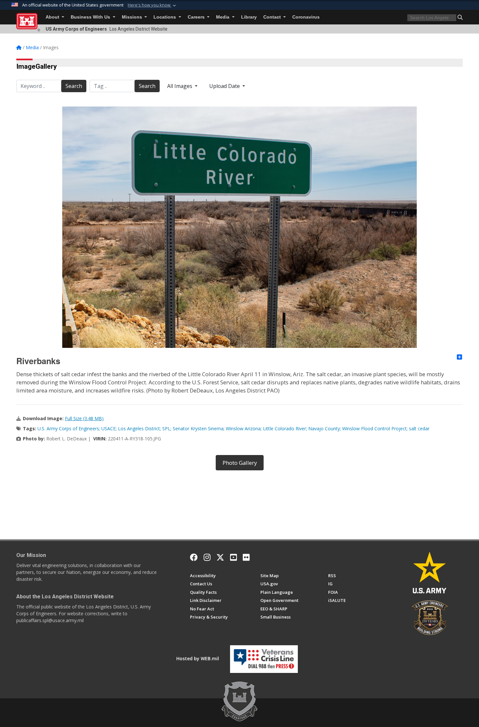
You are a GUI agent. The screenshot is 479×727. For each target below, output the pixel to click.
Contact (272, 17)
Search (73, 86)
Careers (197, 17)
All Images (180, 86)
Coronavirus (306, 17)
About (53, 17)
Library (249, 17)
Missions (132, 17)
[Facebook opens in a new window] (194, 557)
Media (223, 17)
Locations (165, 17)
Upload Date (225, 86)
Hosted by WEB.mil (197, 658)
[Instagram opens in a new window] (207, 557)
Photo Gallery (240, 462)
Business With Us (91, 17)
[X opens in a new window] (220, 557)
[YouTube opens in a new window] (233, 557)
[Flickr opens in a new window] (246, 557)
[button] (152, 5)
